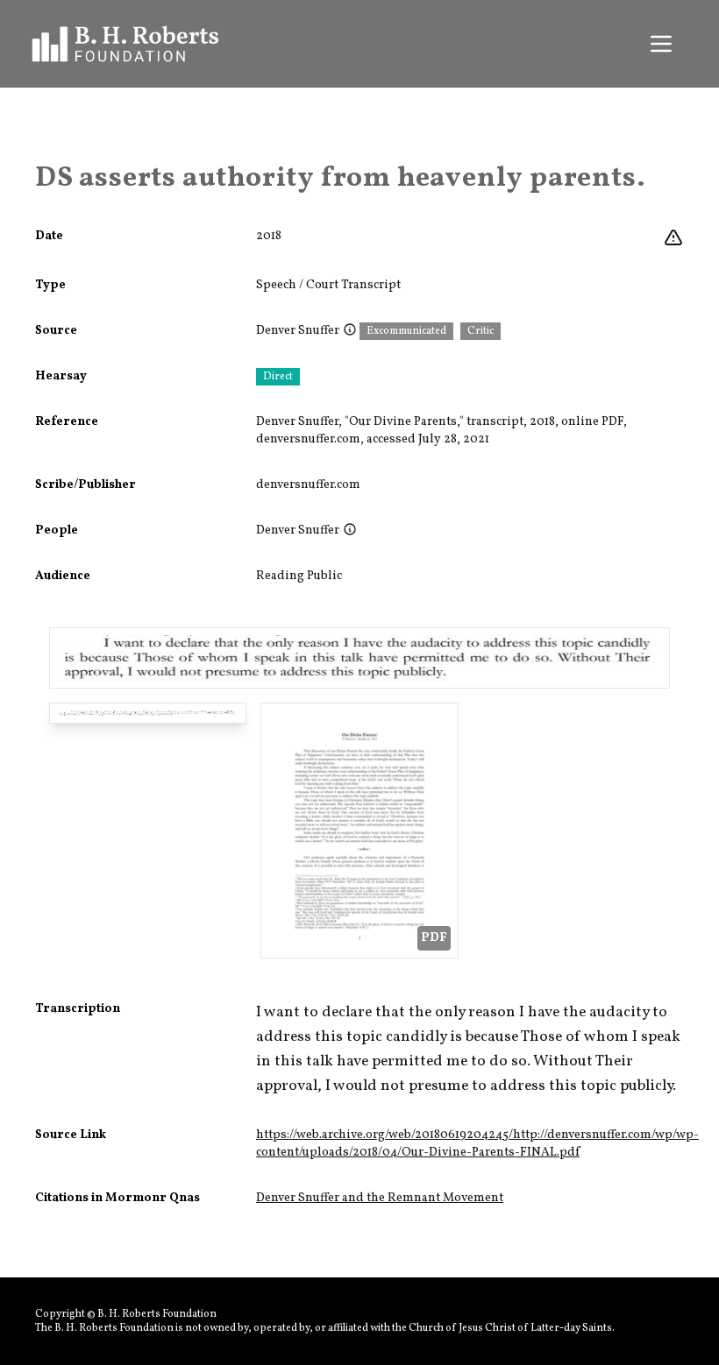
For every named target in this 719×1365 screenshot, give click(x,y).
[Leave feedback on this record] (673, 238)
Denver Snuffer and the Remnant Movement (379, 1198)
